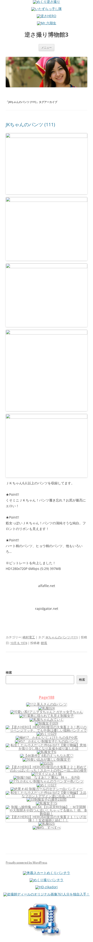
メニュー (46, 47)
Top (87, 935)
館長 (44, 643)
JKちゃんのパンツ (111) (30, 124)
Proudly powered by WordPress (26, 862)
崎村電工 (29, 637)
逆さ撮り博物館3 (46, 34)
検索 (9, 672)
